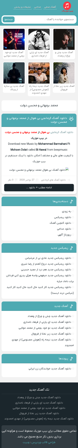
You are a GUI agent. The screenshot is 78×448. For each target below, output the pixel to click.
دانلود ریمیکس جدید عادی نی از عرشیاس (48, 258)
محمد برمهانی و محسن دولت (39, 105)
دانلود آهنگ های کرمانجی (53, 179)
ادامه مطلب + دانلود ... (39, 187)
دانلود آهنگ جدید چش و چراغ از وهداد (49, 316)
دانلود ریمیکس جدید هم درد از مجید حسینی (46, 269)
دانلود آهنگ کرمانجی (61, 132)
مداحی (37, 7)
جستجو (9, 19)
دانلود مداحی (64, 229)
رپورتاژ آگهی (64, 235)
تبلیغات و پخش (22, 7)
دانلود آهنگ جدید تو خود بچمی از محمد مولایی (45, 328)
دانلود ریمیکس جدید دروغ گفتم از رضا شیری (46, 264)
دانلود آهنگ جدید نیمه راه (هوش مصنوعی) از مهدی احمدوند (39, 419)
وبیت (26, 442)
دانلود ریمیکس (62, 217)
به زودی (66, 211)
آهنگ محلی (50, 7)
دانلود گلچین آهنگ (60, 223)
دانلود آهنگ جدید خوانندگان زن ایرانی (50, 369)
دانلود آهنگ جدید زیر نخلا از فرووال (51, 334)
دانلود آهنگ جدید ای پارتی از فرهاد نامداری (47, 322)
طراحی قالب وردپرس (43, 442)
